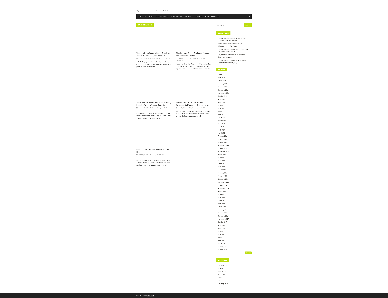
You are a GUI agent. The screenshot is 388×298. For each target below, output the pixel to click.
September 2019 (223, 151)
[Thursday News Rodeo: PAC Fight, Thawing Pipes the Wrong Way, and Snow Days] (154, 89)
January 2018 (222, 213)
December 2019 (223, 142)
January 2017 (222, 250)
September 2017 (223, 225)
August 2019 (222, 154)
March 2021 (222, 118)
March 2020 (222, 133)
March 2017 (222, 244)
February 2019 (222, 173)
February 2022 (222, 84)
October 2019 (222, 148)
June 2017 (221, 234)
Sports (199, 16)
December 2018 (223, 179)
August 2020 (222, 121)
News (151, 16)
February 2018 (222, 210)
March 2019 (222, 170)
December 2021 (223, 90)
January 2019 (222, 176)
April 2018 (221, 204)
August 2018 (222, 191)
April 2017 (221, 240)
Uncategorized (223, 284)
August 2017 (222, 228)
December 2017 (223, 216)
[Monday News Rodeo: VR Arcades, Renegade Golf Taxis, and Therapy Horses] (194, 89)
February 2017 (222, 247)
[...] (157, 67)
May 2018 (221, 201)
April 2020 (221, 130)
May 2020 (221, 127)
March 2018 (222, 207)
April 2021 (221, 115)
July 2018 (221, 194)
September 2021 (223, 99)
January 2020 (222, 139)
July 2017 (221, 231)
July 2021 (221, 105)
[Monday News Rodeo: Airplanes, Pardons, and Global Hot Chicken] (194, 39)
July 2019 (221, 157)
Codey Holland (156, 155)
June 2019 (221, 161)
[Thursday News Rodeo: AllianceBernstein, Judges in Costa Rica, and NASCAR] (154, 39)
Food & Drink (176, 16)
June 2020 (221, 124)
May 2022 (221, 75)
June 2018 (221, 197)
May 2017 (221, 237)
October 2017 (222, 222)
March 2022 (222, 81)
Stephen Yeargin (155, 58)
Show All (248, 253)
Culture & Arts (162, 16)
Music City (189, 16)
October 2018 (222, 185)
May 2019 (221, 164)
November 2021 (223, 93)
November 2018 (223, 182)
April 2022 (221, 78)
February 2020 (222, 136)
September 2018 (223, 188)
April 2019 (221, 167)
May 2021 (221, 111)
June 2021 (221, 108)
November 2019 (223, 145)
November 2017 (223, 219)
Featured (142, 16)
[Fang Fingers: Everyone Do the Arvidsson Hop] (154, 136)
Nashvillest (150, 295)
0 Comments (168, 58)
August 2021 (222, 102)
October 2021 (222, 96)
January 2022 (222, 87)
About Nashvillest (212, 16)
